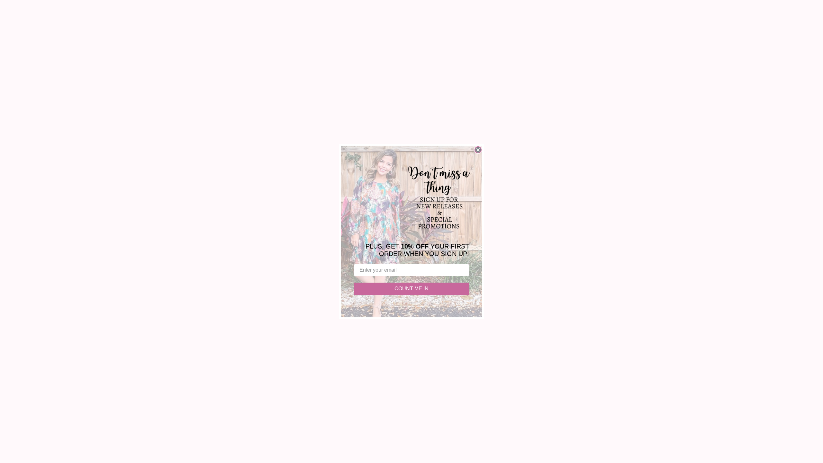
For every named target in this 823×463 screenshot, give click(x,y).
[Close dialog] (478, 150)
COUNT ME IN (411, 288)
